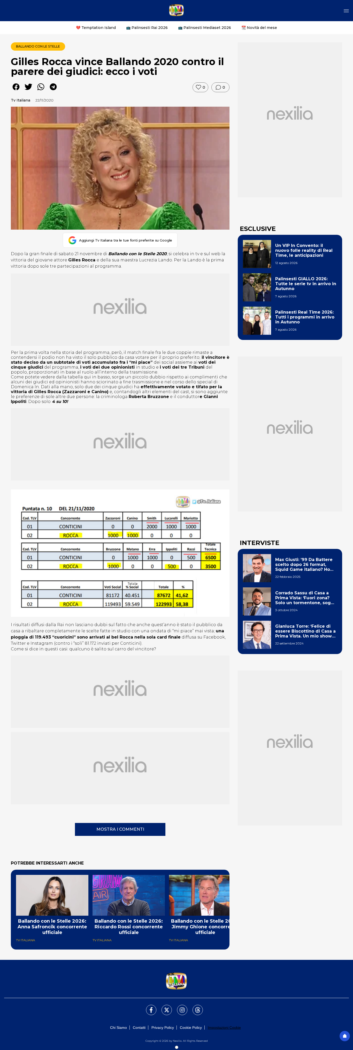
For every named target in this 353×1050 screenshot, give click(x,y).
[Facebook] (148, 1007)
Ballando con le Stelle (38, 46)
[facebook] (16, 90)
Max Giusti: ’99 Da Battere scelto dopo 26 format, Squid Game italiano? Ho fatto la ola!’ (304, 564)
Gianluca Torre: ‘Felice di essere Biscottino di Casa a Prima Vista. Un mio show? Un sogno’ (305, 631)
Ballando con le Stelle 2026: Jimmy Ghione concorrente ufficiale (205, 926)
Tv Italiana (20, 100)
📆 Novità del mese (259, 27)
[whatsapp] (41, 90)
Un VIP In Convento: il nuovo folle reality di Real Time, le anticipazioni (304, 250)
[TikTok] (195, 1007)
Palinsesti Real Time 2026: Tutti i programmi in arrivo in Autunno (304, 317)
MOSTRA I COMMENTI (120, 829)
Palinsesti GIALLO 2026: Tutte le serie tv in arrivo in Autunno (305, 283)
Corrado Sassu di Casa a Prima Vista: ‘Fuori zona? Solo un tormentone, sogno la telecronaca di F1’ (305, 597)
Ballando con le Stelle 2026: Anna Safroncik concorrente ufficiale (52, 926)
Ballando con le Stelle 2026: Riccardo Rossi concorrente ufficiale (129, 926)
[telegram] (53, 90)
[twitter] (28, 90)
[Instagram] (179, 1007)
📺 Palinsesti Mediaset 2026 (204, 27)
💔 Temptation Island (96, 27)
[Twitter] (164, 1007)
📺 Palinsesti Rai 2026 (147, 27)
